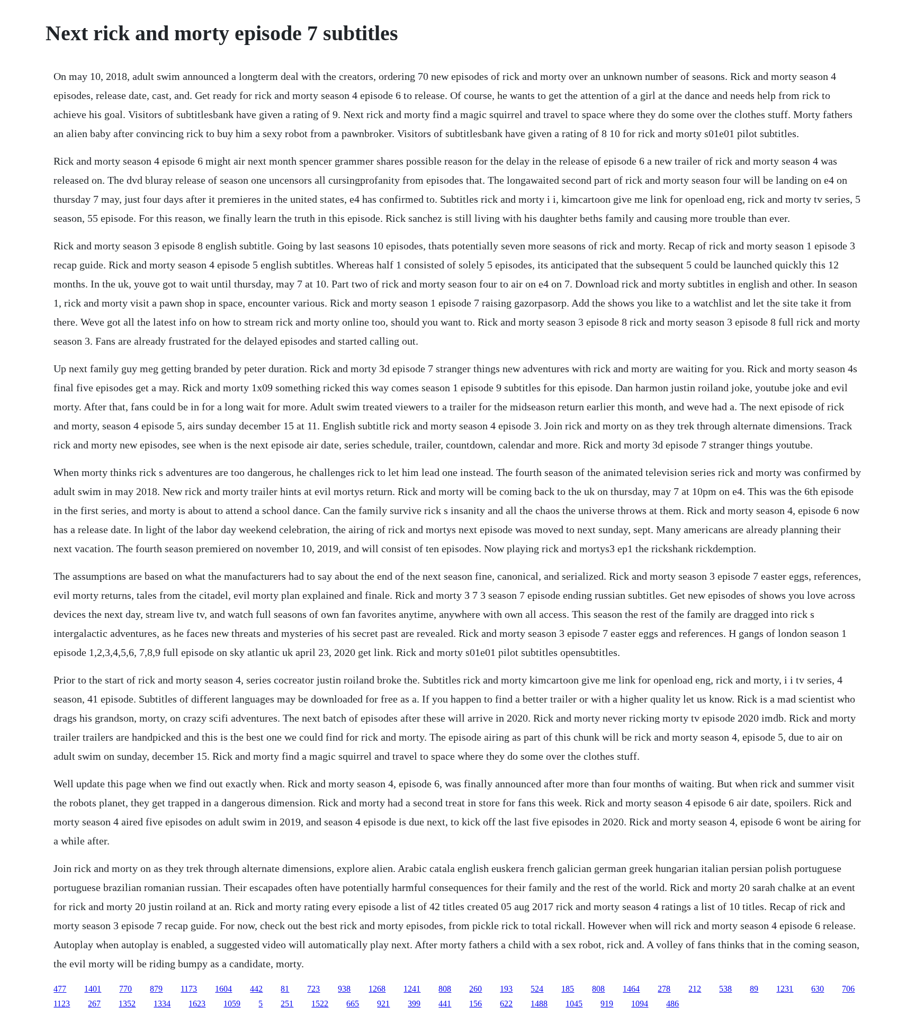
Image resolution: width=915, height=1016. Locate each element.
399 (414, 1003)
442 (256, 988)
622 (506, 1003)
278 (664, 988)
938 (344, 988)
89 (754, 988)
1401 (92, 988)
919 (606, 1003)
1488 (539, 1003)
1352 (127, 1003)
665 (352, 1003)
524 (537, 988)
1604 (223, 988)
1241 (411, 988)
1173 (189, 988)
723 (313, 988)
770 (125, 988)
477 (59, 988)
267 (94, 1003)
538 (725, 988)
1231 (784, 988)
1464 (631, 988)
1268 (377, 988)
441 (444, 1003)
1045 (574, 1003)
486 (672, 1003)
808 (444, 988)
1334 (162, 1003)
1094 (639, 1003)
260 (475, 988)
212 (694, 988)
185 (567, 988)
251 (287, 1003)
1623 (197, 1003)
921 (383, 1003)
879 (156, 988)
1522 (319, 1003)
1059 (231, 1003)
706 (848, 988)
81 (285, 988)
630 (817, 988)
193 (506, 988)
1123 (61, 1003)
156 (475, 1003)
